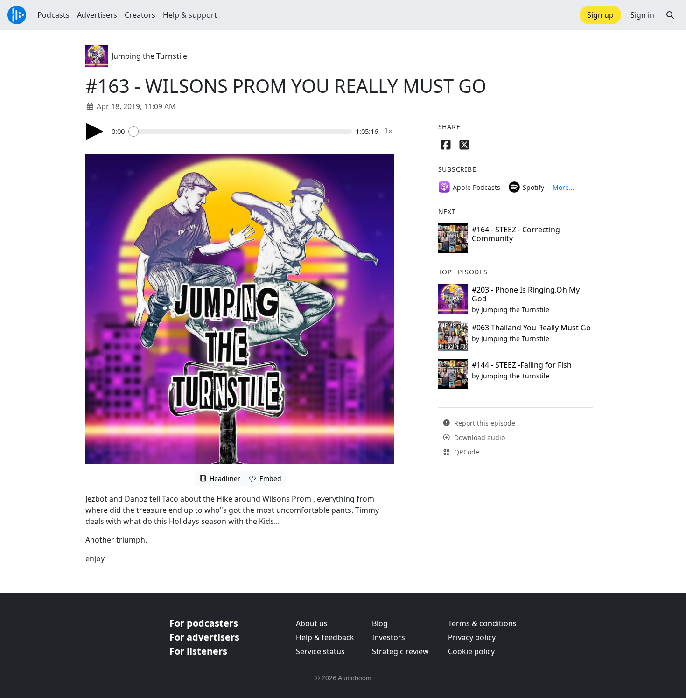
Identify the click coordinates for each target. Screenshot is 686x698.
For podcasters (203, 623)
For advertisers (204, 637)
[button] (670, 15)
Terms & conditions (482, 623)
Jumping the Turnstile (149, 56)
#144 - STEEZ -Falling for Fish (522, 365)
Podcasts (53, 15)
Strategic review (400, 651)
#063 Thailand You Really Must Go (531, 327)
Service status (320, 651)
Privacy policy (472, 637)
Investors (388, 637)
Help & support (190, 15)
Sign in (642, 15)
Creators (140, 15)
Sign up (600, 15)
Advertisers (97, 15)
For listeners (198, 651)
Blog (380, 623)
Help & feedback (325, 637)
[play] (94, 131)
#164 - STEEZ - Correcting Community (516, 234)
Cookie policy (471, 651)
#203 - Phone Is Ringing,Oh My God (526, 294)
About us (312, 623)
